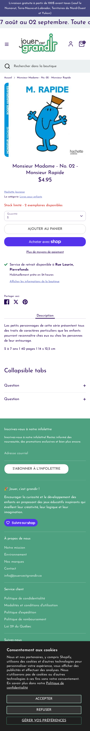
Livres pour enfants (31, 197)
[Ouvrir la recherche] (7, 66)
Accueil (8, 77)
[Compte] (71, 42)
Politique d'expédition (20, 612)
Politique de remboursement (25, 619)
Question (11, 385)
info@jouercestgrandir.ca (23, 575)
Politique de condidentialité (24, 598)
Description (45, 315)
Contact (10, 568)
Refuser (43, 710)
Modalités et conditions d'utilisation (31, 605)
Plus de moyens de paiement (45, 252)
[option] (45, 120)
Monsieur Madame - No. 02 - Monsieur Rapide (44, 77)
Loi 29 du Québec (17, 626)
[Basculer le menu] (6, 43)
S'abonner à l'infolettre (36, 468)
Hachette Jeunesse (14, 192)
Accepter (44, 698)
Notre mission (14, 547)
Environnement (15, 554)
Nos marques (14, 561)
